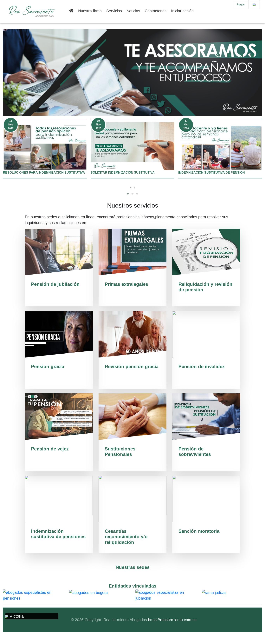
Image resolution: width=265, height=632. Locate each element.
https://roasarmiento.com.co (172, 620)
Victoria (16, 616)
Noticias (133, 11)
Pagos (241, 4)
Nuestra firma (90, 11)
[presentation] (131, 187)
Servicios (114, 11)
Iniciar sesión (182, 11)
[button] (128, 194)
